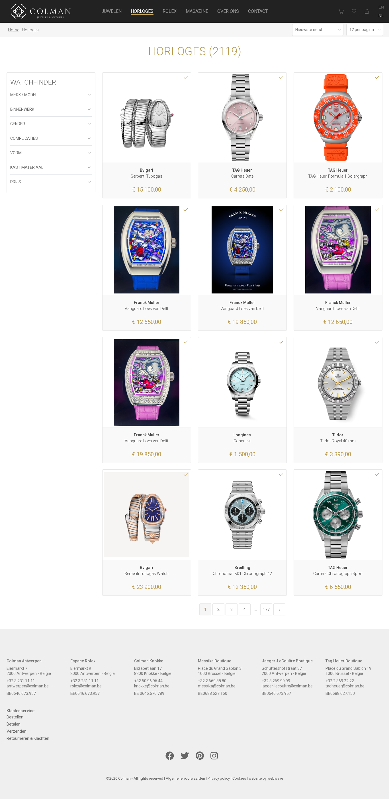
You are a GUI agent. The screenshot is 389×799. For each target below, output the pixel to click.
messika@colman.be (217, 686)
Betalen (14, 724)
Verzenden (16, 731)
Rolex (170, 11)
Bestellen (15, 717)
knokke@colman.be (151, 686)
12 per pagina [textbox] (361, 29)
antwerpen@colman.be (28, 686)
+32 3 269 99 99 (276, 681)
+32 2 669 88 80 (212, 681)
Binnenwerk (22, 109)
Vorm (16, 153)
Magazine (197, 11)
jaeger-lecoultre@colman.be (287, 686)
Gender (17, 124)
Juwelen (111, 11)
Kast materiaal (26, 167)
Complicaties (24, 138)
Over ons (228, 11)
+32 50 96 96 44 (148, 681)
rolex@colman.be (86, 686)
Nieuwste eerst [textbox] (308, 29)
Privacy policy (219, 778)
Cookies (239, 778)
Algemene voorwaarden (185, 778)
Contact (258, 11)
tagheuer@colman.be (345, 686)
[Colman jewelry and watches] (41, 12)
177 (266, 609)
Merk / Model (23, 95)
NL (381, 15)
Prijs (15, 182)
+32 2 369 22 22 (339, 681)
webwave (275, 778)
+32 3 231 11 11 (21, 681)
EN (381, 7)
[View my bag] (341, 11)
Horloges (142, 11)
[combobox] (317, 30)
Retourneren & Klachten (28, 738)
